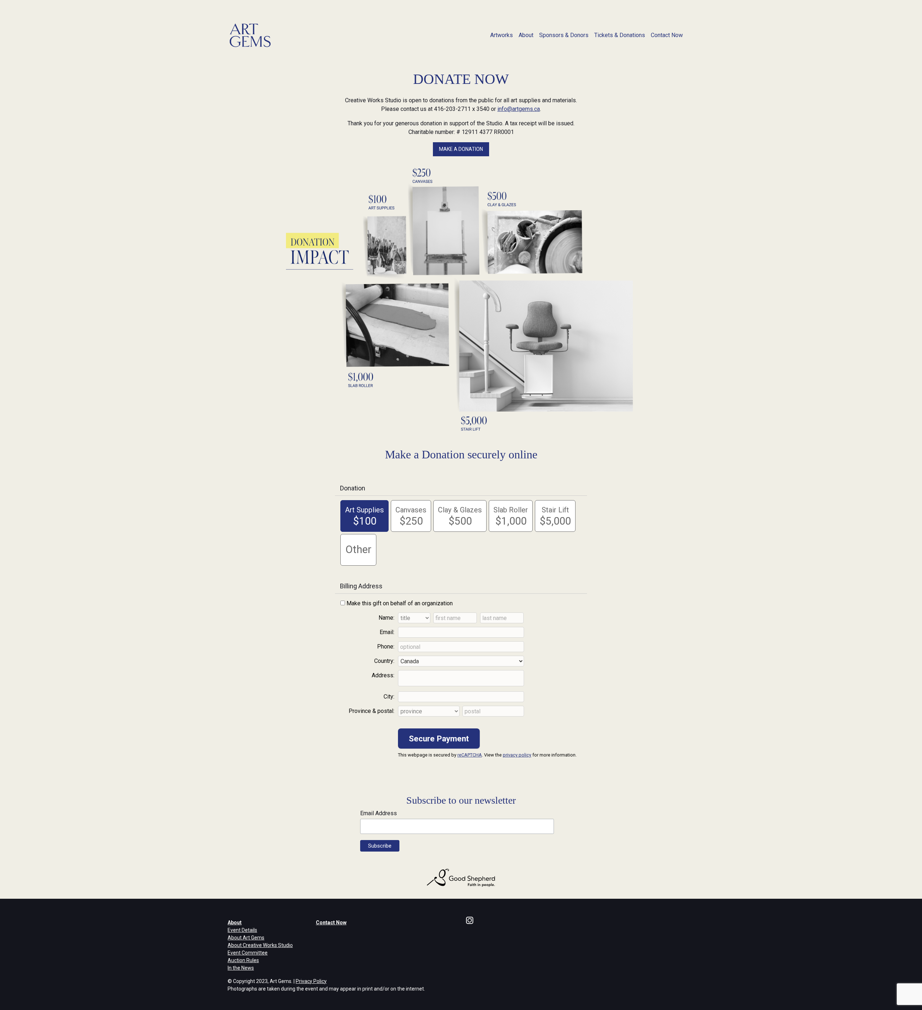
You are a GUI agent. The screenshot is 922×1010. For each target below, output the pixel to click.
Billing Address (361, 586)
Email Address (378, 813)
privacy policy (517, 755)
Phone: (385, 646)
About (526, 35)
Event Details (242, 930)
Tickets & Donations (619, 35)
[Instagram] (469, 920)
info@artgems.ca (518, 109)
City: (389, 696)
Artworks (501, 35)
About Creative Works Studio (260, 945)
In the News (241, 968)
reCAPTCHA (469, 755)
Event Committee (248, 953)
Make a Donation (461, 149)
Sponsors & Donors (563, 35)
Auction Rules (243, 960)
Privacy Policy (311, 981)
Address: (383, 675)
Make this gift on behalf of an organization (399, 603)
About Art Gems (246, 938)
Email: (387, 632)
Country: (384, 660)
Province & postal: (371, 711)
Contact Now (667, 35)
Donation (352, 488)
